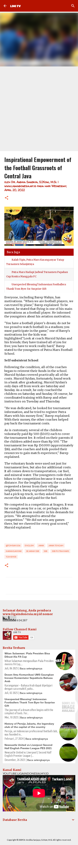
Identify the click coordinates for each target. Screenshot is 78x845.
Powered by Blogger (41, 832)
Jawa (41, 545)
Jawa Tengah (55, 545)
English (29, 545)
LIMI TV (15, 6)
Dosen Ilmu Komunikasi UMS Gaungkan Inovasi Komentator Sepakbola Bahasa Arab (29, 678)
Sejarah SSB (32, 551)
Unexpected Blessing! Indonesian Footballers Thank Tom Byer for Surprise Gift (30, 702)
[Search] (73, 5)
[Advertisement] (39, 107)
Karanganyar (14, 551)
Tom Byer (11, 556)
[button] (6, 198)
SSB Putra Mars (60, 551)
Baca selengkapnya (31, 668)
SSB (45, 551)
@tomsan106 (13, 545)
